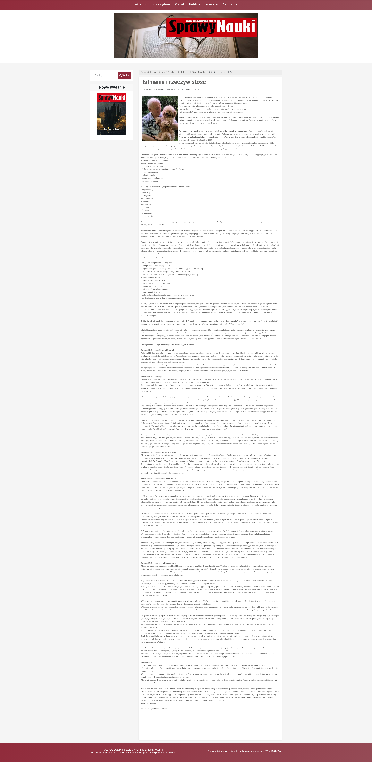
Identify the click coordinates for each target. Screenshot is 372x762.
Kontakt (179, 4)
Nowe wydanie (161, 4)
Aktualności (141, 4)
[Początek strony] (367, 757)
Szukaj (125, 75)
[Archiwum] (236, 4)
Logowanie (211, 4)
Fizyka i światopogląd (262, 624)
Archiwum (228, 4)
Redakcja (194, 4)
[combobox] (105, 75)
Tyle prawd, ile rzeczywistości (190, 140)
